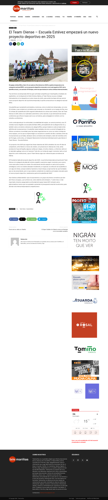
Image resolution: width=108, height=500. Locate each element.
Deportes (15, 25)
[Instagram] (78, 460)
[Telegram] (22, 44)
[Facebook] (10, 44)
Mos (84, 17)
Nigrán (27, 17)
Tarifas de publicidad (80, 498)
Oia (43, 17)
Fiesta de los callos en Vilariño (17, 229)
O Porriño (77, 17)
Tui (64, 17)
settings (64, 3)
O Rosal (57, 17)
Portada (13, 17)
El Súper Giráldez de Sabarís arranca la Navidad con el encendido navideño (55, 230)
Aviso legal (71, 498)
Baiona (20, 17)
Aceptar (74, 2)
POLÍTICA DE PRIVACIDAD (93, 498)
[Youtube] (87, 460)
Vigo (89, 17)
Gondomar (35, 17)
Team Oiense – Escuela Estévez (26, 209)
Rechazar (84, 2)
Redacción (13, 40)
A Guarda (49, 17)
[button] (97, 17)
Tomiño (69, 17)
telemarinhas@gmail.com (47, 492)
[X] (14, 44)
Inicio (10, 25)
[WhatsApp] (18, 44)
